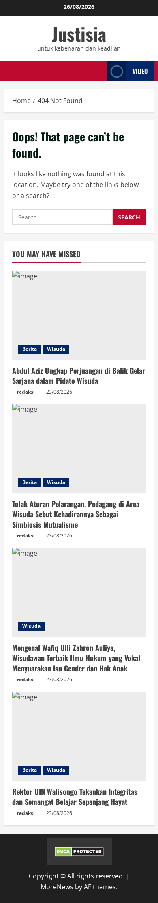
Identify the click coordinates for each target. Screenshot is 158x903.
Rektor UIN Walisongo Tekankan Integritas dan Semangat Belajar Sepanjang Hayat (74, 796)
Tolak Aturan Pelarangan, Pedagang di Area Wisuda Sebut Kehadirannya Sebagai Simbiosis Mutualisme (75, 514)
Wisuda (56, 348)
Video (140, 71)
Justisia (79, 34)
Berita (29, 348)
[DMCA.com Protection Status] (79, 850)
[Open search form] (98, 71)
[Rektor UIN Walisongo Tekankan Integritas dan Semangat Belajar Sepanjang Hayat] (79, 736)
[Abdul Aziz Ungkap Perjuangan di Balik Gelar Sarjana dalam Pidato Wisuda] (79, 315)
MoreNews (57, 886)
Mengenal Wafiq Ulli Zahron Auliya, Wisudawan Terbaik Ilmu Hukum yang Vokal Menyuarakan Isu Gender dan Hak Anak (76, 657)
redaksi (26, 391)
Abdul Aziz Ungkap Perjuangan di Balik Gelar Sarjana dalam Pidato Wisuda (78, 375)
